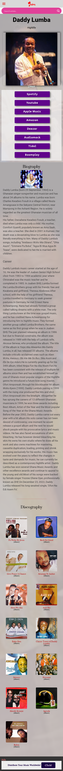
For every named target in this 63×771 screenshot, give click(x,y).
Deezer (32, 129)
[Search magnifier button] (58, 11)
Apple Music (32, 112)
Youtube (32, 103)
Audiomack (32, 138)
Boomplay (32, 155)
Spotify (32, 94)
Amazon (32, 120)
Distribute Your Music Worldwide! (24, 765)
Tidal (32, 146)
